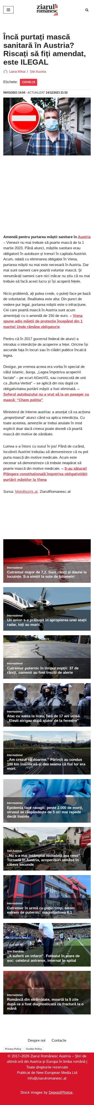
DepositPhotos (61, 1093)
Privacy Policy (13, 1048)
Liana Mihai (17, 71)
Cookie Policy (34, 1048)
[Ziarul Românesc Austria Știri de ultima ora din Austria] (47, 10)
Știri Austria (38, 71)
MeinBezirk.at (26, 492)
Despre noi (36, 1040)
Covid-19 (28, 82)
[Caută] (87, 10)
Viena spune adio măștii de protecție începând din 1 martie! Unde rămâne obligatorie (42, 321)
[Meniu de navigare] (8, 9)
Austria (84, 237)
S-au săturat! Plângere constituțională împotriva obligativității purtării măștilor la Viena (45, 474)
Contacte (59, 1040)
